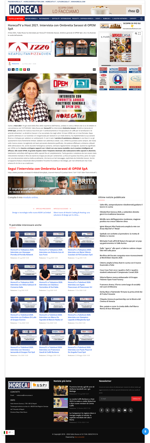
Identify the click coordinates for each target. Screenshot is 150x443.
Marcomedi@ (79, 437)
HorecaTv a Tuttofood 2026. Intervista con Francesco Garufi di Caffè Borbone (50, 349)
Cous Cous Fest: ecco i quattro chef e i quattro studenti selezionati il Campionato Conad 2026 (119, 271)
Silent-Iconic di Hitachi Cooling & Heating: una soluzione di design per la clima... (72, 213)
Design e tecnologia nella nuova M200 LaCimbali (31, 212)
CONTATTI (133, 18)
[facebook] (101, 410)
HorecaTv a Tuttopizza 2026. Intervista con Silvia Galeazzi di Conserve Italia (23, 284)
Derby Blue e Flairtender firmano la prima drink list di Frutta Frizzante (121, 293)
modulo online (30, 197)
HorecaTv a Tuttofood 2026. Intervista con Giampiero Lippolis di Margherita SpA (79, 317)
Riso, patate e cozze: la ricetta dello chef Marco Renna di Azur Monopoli (119, 307)
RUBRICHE (106, 18)
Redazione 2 (72, 355)
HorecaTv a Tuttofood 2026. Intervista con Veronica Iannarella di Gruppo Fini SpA (23, 349)
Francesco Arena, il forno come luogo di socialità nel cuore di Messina (120, 285)
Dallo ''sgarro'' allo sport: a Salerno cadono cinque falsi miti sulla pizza (121, 249)
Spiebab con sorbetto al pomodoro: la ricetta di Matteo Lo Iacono (119, 235)
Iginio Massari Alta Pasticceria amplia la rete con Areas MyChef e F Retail (120, 227)
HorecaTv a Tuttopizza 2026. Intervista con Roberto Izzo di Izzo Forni (51, 252)
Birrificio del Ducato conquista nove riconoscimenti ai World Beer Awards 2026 (121, 256)
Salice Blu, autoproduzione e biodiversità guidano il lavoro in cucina (121, 206)
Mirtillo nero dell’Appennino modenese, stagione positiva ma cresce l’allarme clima (120, 220)
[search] (141, 19)
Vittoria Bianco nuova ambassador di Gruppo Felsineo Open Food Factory (119, 278)
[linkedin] (119, 410)
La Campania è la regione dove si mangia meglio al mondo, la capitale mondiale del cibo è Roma (83, 416)
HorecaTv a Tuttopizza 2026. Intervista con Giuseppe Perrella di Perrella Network (22, 252)
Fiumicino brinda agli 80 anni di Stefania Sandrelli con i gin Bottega (82, 389)
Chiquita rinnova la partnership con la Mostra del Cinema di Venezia (120, 300)
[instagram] (113, 410)
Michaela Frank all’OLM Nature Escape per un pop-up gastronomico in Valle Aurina (121, 242)
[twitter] (107, 410)
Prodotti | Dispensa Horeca (82, 18)
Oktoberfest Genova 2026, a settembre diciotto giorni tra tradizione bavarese (119, 213)
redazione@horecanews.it (25, 395)
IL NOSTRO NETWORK (119, 18)
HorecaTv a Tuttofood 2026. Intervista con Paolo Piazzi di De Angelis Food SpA (80, 349)
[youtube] (124, 410)
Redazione (14, 258)
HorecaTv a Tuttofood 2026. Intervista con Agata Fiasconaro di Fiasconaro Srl (80, 284)
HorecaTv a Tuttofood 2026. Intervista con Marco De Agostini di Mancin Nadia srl (51, 317)
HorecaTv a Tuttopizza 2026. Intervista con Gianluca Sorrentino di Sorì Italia (51, 284)
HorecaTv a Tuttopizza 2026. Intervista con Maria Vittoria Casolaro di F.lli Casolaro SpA (80, 252)
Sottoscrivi (136, 399)
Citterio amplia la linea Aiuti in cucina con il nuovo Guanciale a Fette (120, 264)
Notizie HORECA (30, 18)
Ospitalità (56, 18)
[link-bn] (92, 10)
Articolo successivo (61, 209)
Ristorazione (44, 18)
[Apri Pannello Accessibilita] (145, 431)
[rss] (130, 410)
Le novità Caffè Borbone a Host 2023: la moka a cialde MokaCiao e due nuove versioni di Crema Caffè (83, 402)
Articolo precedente (43, 209)
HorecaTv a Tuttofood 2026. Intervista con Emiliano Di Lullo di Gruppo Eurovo (23, 317)
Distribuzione (66, 18)
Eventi (98, 18)
